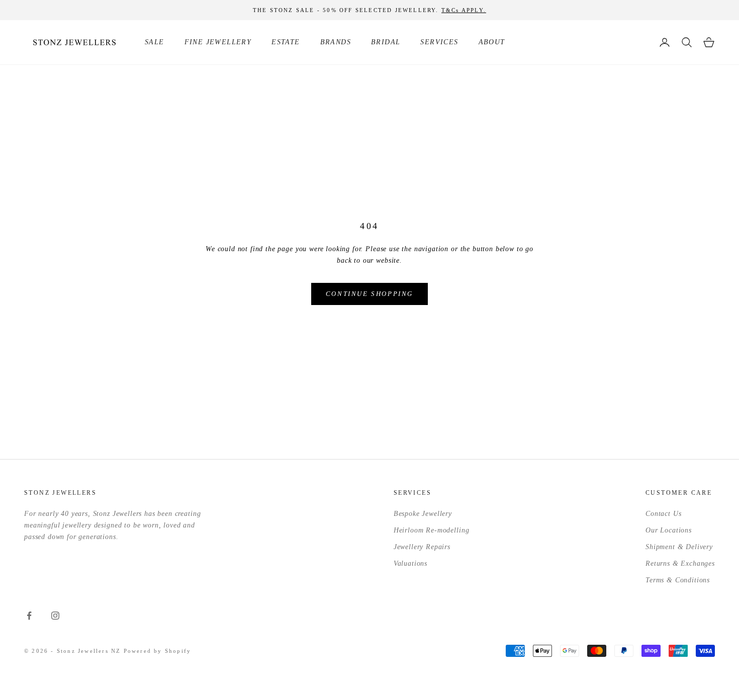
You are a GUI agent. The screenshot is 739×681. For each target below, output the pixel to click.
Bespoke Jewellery (423, 513)
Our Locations (668, 530)
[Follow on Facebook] (29, 616)
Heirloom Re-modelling (432, 530)
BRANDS (335, 42)
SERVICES (439, 42)
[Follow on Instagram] (55, 616)
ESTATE (285, 42)
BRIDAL (385, 42)
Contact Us (663, 513)
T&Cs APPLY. (463, 10)
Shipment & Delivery (679, 547)
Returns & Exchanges (680, 563)
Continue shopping (369, 293)
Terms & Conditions (677, 580)
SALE (154, 42)
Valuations (410, 563)
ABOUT (492, 42)
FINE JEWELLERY (218, 42)
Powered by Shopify (158, 651)
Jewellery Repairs (422, 547)
